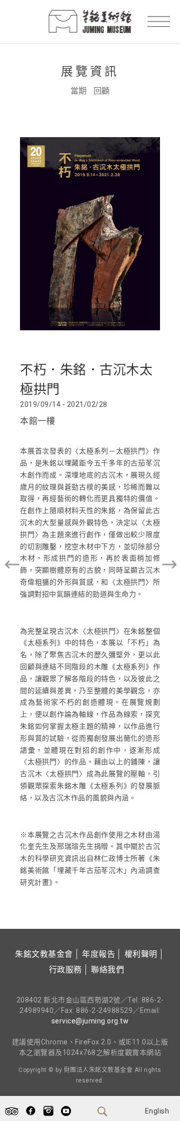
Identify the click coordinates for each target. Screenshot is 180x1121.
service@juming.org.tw (90, 1021)
